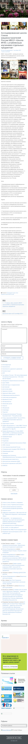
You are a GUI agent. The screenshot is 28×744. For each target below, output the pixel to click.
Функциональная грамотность (11, 459)
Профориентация (11, 292)
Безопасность (6, 366)
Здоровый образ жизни (9, 393)
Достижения (6, 387)
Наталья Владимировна (6, 50)
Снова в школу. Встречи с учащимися (13, 502)
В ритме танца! (6, 371)
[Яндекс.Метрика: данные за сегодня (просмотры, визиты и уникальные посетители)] (6, 730)
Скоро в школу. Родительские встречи (13, 504)
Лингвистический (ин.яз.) (10, 487)
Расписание (6, 438)
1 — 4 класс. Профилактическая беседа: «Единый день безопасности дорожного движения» (14, 545)
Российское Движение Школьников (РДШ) (14, 443)
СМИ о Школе (6, 445)
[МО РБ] (6, 697)
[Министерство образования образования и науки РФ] (18, 690)
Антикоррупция (7, 364)
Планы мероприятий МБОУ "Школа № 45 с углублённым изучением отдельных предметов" (14, 419)
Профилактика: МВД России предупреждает (15, 529)
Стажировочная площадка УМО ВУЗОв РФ (14, 449)
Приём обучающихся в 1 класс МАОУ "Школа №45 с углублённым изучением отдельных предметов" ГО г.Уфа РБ (15, 427)
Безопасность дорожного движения (12, 369)
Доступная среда (7, 389)
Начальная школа (7, 403)
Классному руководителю (10, 397)
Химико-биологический (9, 485)
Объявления (6, 408)
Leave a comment (6, 51)
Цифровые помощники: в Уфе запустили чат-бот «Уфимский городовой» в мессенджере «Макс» (15, 514)
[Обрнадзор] (18, 702)
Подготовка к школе (8, 423)
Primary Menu (14, 13)
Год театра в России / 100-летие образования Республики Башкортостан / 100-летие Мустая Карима (15, 376)
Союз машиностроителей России (11, 447)
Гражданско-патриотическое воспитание (13, 380)
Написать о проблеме (10, 666)
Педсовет (5, 412)
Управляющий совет (8, 451)
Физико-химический (8, 480)
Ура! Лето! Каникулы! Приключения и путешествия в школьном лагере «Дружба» (14, 582)
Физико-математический (10, 478)
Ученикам (5, 453)
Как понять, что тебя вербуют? (11, 527)
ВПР (4, 373)
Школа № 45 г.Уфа (14, 8)
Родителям (5, 441)
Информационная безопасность (11, 395)
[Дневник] (6, 690)
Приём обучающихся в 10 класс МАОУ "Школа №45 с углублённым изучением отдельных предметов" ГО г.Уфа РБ (13, 432)
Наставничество (7, 401)
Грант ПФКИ (6, 382)
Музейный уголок (7, 399)
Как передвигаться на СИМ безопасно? (13, 525)
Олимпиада (6, 410)
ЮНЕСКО (5, 465)
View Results (14, 493)
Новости (5, 405)
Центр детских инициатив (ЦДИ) (11, 461)
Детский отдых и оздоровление (11, 385)
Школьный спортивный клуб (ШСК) (12, 463)
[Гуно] (6, 702)
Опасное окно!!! (7, 510)
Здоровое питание (7, 391)
